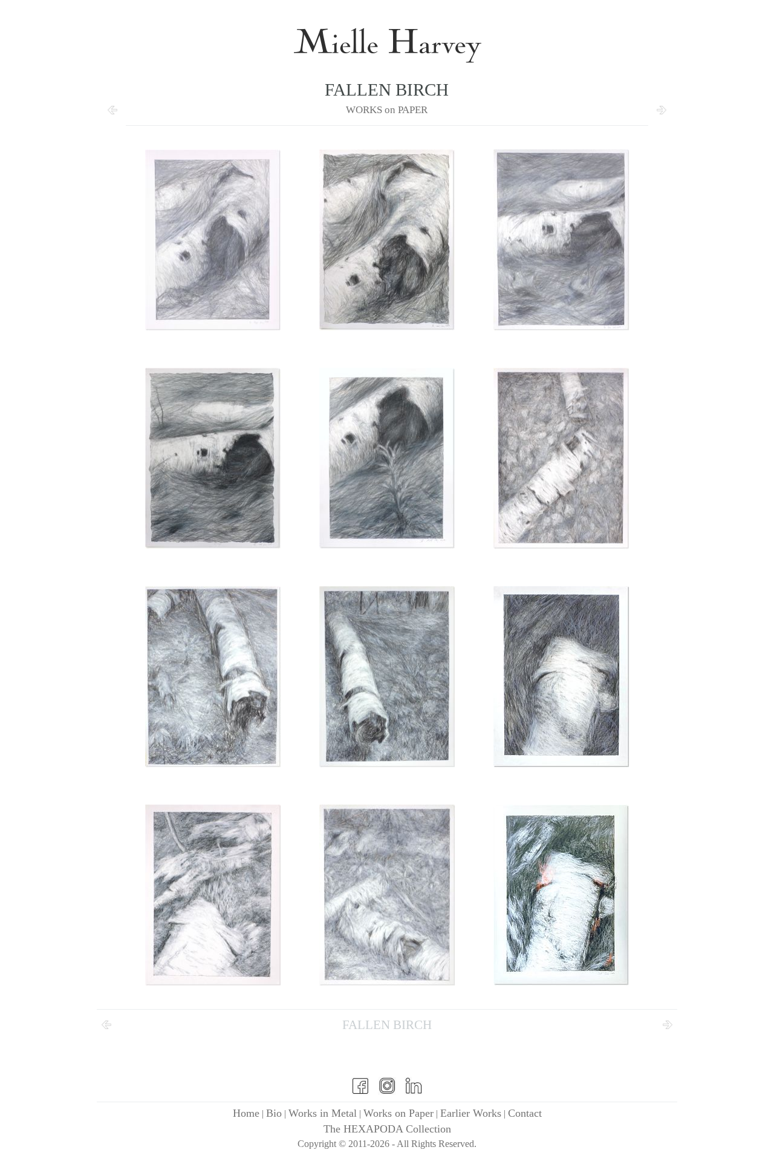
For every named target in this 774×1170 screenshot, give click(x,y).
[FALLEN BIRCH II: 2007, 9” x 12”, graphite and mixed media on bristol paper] (387, 240)
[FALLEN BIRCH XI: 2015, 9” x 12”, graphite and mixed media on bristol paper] (387, 895)
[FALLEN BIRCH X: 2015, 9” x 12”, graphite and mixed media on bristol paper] (213, 895)
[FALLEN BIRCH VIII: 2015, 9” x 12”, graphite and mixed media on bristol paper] (387, 677)
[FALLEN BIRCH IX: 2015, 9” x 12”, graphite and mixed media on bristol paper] (561, 677)
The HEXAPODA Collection (387, 1129)
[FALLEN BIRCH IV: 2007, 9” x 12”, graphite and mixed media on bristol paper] (213, 458)
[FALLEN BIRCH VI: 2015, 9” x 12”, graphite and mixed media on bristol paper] (561, 458)
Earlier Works (470, 1113)
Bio (274, 1113)
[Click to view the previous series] (112, 115)
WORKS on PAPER (387, 110)
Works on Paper (398, 1113)
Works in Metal (322, 1113)
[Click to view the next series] (661, 115)
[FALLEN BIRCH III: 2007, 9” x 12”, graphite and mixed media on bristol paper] (561, 240)
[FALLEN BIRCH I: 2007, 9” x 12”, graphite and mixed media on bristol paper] (213, 240)
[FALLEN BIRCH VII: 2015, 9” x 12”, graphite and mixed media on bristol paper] (213, 677)
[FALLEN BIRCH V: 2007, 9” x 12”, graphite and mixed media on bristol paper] (387, 458)
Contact (525, 1113)
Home (246, 1113)
